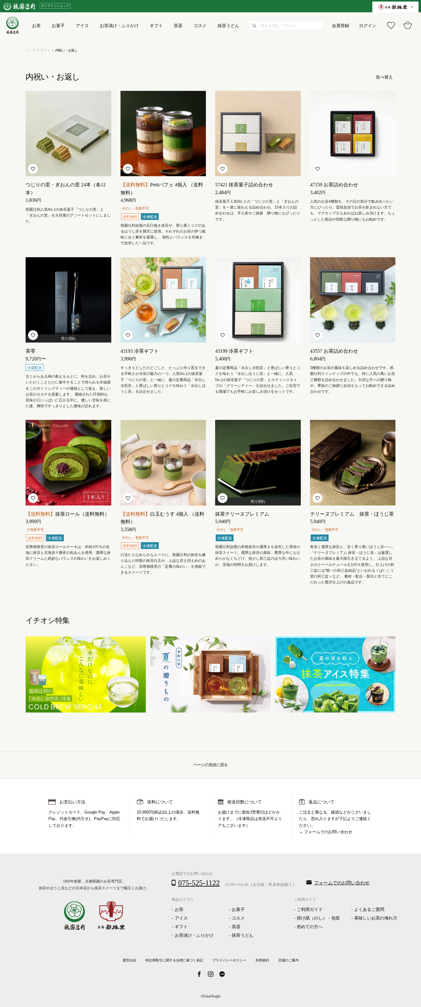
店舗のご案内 (288, 960)
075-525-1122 (199, 883)
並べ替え (384, 77)
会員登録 (340, 25)
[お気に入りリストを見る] (390, 25)
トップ (30, 50)
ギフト (45, 50)
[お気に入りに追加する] (33, 169)
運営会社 (129, 960)
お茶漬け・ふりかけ (194, 935)
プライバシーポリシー (229, 960)
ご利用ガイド (310, 909)
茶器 (236, 926)
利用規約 (262, 960)
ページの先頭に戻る (210, 764)
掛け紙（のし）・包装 (318, 918)
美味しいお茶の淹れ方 (375, 918)
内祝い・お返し (66, 50)
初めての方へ (310, 926)
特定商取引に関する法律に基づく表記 (174, 960)
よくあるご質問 (369, 909)
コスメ (238, 918)
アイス (181, 918)
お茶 (179, 909)
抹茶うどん (242, 935)
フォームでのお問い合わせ (328, 832)
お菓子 (238, 909)
